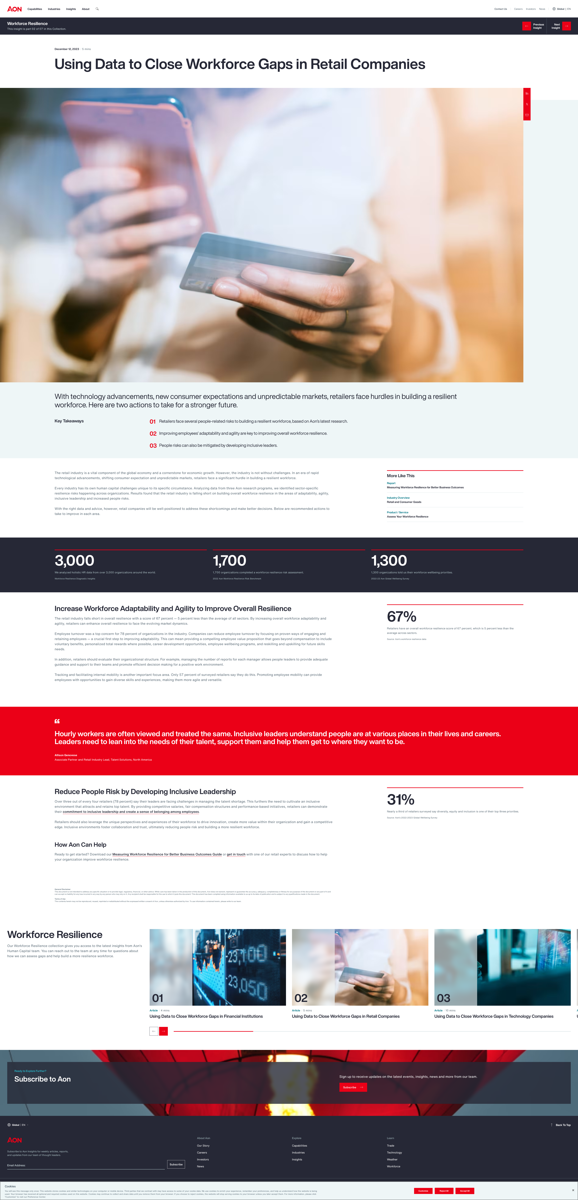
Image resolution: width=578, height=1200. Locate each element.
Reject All (444, 1190)
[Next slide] (163, 1031)
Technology (394, 1152)
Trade (390, 1145)
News (542, 9)
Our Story (203, 1145)
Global (564, 9)
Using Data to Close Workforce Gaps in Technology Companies (493, 1016)
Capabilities (35, 9)
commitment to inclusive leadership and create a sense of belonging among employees (131, 811)
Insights (71, 9)
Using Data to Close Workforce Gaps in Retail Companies (346, 1016)
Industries (54, 9)
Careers (518, 9)
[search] (97, 9)
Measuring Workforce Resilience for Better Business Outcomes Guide (167, 854)
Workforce (393, 1166)
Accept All (464, 1190)
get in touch (236, 854)
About (85, 9)
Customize (423, 1190)
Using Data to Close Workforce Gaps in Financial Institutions (206, 1016)
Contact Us (500, 9)
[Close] (573, 1190)
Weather (392, 1159)
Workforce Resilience (27, 23)
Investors (531, 9)
